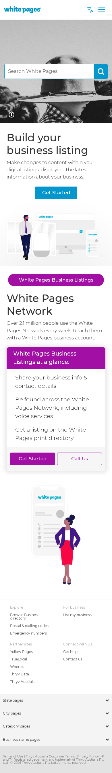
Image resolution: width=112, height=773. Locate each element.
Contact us (72, 659)
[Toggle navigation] (101, 9)
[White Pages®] (22, 9)
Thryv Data (19, 674)
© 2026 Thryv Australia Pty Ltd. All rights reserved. (48, 763)
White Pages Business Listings (56, 280)
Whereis (17, 666)
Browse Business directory (24, 616)
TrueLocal (18, 659)
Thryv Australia (23, 681)
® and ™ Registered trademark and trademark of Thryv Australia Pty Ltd (53, 759)
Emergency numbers (28, 633)
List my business (77, 615)
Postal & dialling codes (29, 626)
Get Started (56, 192)
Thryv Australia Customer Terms (51, 756)
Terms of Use (13, 756)
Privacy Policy (88, 756)
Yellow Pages (21, 651)
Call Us (79, 458)
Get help (70, 651)
